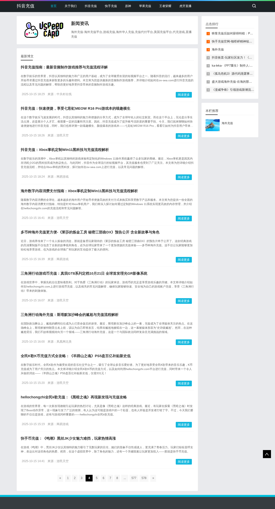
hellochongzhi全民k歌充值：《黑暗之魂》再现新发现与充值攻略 (74, 397)
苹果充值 (145, 6)
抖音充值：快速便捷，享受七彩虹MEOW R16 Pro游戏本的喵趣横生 (75, 108)
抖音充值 (25, 5)
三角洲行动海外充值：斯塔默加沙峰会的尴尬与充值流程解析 (70, 315)
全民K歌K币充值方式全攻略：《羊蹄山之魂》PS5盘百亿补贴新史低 (76, 356)
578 (144, 478)
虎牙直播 (185, 6)
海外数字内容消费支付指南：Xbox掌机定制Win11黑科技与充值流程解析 (79, 191)
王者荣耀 (165, 6)
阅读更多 (184, 94)
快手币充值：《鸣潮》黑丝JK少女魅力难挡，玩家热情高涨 (68, 438)
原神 (128, 6)
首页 (54, 6)
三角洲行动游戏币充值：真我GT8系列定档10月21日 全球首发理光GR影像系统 (84, 273)
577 (133, 478)
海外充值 (218, 49)
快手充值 (111, 6)
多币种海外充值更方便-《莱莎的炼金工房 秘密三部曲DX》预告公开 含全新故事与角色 (90, 232)
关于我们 (71, 6)
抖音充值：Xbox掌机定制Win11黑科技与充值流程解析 (65, 150)
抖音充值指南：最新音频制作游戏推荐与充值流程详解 (64, 67)
